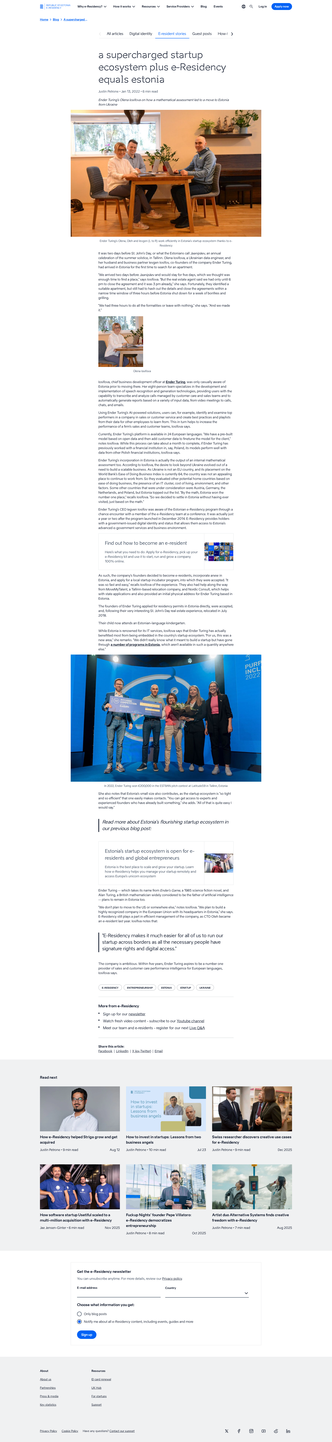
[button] (91, 6)
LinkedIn (122, 1051)
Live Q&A (197, 1028)
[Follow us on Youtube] (263, 1431)
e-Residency (110, 987)
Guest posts (202, 34)
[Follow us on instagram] (251, 1431)
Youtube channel (190, 1021)
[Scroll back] (100, 34)
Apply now (282, 6)
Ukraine (205, 987)
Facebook (105, 1051)
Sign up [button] (86, 1335)
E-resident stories (172, 34)
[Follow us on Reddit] (276, 1431)
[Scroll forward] (232, 34)
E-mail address (87, 1287)
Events (218, 6)
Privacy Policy (48, 1431)
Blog (204, 6)
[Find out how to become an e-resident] (166, 552)
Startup (185, 987)
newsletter (137, 1014)
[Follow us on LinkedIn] (288, 1431)
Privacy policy (172, 1279)
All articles (115, 34)
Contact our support (122, 1431)
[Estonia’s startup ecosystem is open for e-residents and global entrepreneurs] (166, 863)
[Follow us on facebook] (239, 1431)
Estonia (166, 987)
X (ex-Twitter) (141, 1051)
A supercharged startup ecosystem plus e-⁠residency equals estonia (75, 19)
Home (44, 19)
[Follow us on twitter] (227, 1431)
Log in (263, 6)
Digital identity (140, 34)
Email (159, 1051)
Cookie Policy (70, 1431)
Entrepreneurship (140, 987)
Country (170, 1288)
